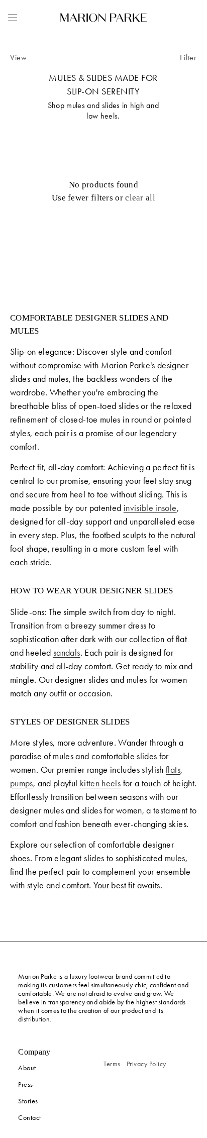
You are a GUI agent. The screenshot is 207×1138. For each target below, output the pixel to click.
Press (25, 1084)
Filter (188, 57)
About (27, 1068)
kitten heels (100, 783)
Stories (28, 1101)
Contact (29, 1117)
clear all (140, 197)
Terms (112, 1064)
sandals (66, 652)
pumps (21, 783)
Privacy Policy (146, 1064)
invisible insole (150, 507)
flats (173, 769)
